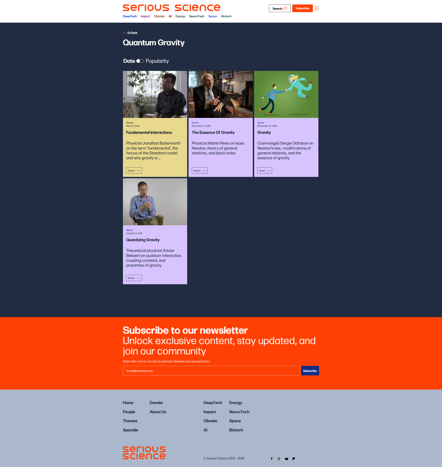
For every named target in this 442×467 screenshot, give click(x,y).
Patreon (294, 458)
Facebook (271, 458)
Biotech (226, 16)
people (129, 411)
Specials (130, 429)
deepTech (130, 16)
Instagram (279, 458)
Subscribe (302, 8)
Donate (156, 402)
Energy (180, 16)
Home (128, 402)
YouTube (286, 458)
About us (158, 411)
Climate (159, 16)
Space (212, 16)
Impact (145, 16)
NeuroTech (196, 16)
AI (170, 16)
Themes (130, 420)
